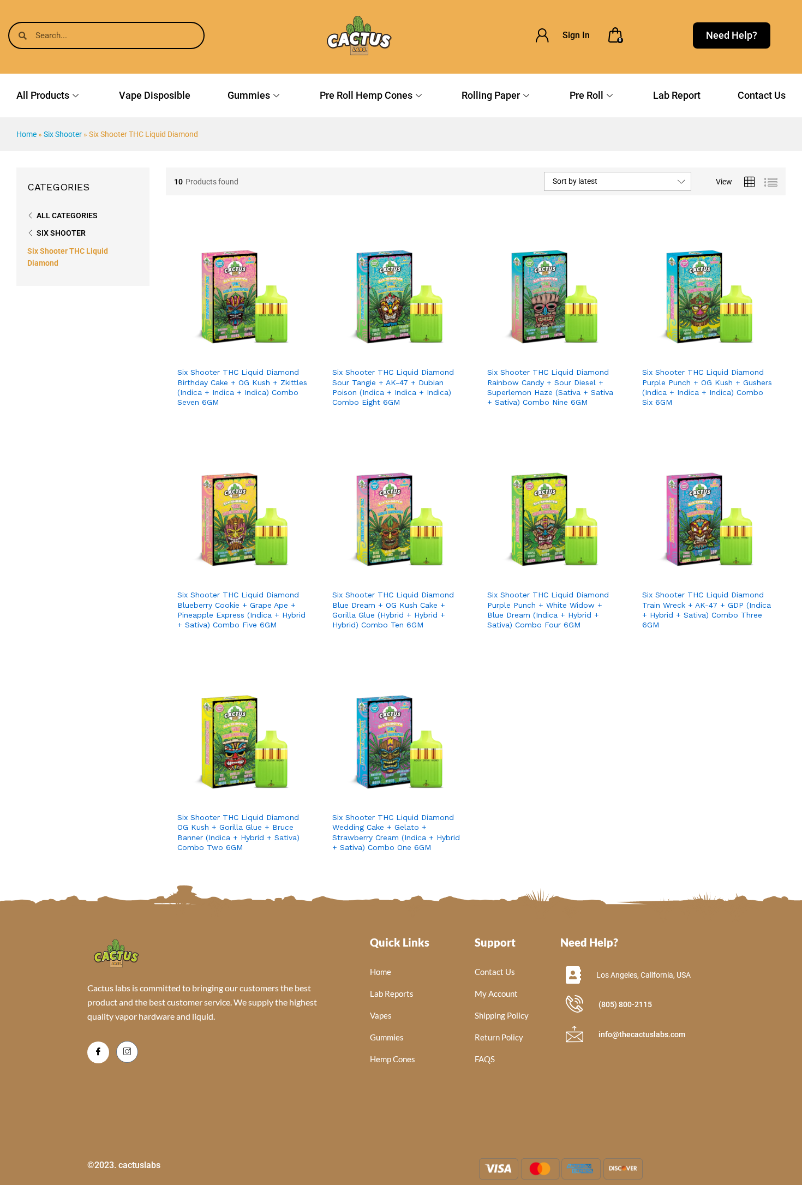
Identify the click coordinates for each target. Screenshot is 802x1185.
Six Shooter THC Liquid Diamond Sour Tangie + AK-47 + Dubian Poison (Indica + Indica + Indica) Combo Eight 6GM (393, 387)
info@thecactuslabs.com (641, 1034)
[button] (265, 348)
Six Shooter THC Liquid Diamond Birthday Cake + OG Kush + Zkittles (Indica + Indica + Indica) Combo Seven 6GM (242, 387)
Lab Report (677, 95)
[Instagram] (127, 1052)
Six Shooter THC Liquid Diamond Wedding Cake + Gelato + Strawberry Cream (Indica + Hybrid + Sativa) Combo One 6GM (396, 832)
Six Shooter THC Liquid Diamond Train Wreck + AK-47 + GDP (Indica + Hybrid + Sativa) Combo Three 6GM (706, 609)
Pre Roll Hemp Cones (366, 95)
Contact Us (762, 95)
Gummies (249, 95)
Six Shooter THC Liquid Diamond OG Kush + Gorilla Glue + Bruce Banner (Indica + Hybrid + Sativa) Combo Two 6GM (238, 832)
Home (26, 134)
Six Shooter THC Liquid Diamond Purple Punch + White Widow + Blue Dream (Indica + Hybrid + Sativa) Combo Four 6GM (548, 609)
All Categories (67, 215)
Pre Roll (586, 95)
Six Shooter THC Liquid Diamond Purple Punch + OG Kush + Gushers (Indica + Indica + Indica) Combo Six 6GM (707, 387)
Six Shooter (63, 134)
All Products (42, 95)
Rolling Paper (491, 95)
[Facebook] (98, 1052)
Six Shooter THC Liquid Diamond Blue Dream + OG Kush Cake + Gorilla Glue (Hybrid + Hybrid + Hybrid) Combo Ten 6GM (393, 609)
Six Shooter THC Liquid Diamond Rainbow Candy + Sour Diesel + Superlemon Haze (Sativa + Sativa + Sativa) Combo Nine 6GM (550, 387)
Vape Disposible (154, 95)
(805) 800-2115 (625, 1004)
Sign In (576, 35)
